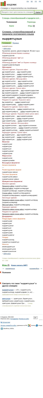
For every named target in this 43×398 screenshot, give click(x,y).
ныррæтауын (10, 268)
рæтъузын (7, 48)
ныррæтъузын (7, 290)
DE (32, 1)
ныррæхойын (34, 268)
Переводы (31, 22)
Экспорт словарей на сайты (8, 325)
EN (28, 1)
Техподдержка (14, 318)
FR (40, 1)
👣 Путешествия (5, 322)
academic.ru (8, 3)
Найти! (38, 12)
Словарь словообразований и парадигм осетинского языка (21, 18)
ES (36, 1)
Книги (11, 26)
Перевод (15, 43)
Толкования (11, 22)
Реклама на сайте (24, 318)
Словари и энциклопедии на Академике (19, 8)
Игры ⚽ (31, 26)
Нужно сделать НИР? (19, 265)
